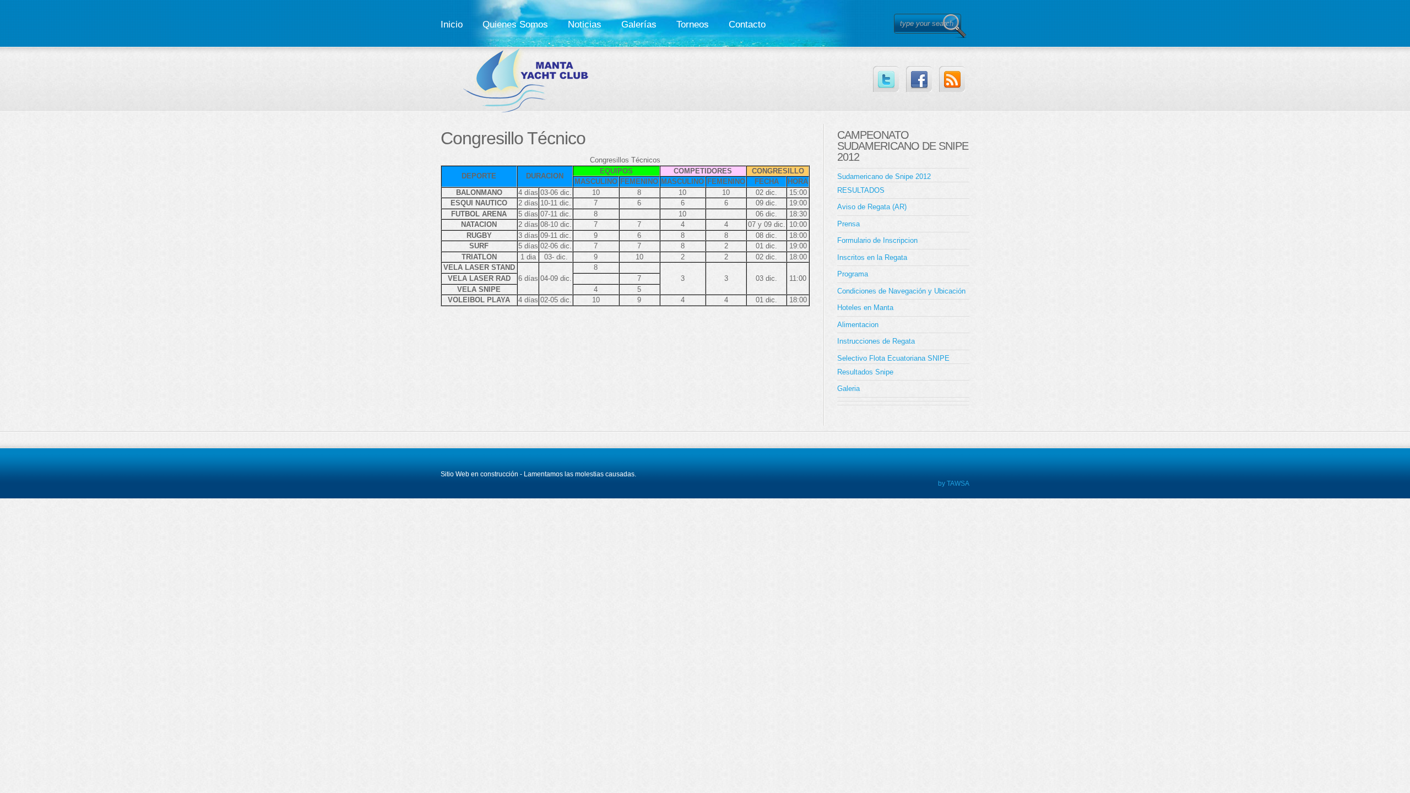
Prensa (848, 224)
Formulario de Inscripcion (877, 240)
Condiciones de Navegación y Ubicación (901, 291)
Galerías (639, 24)
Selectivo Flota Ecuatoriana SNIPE (893, 358)
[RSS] (952, 79)
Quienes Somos (515, 24)
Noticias (584, 24)
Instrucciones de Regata (876, 341)
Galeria (848, 388)
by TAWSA (953, 483)
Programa (852, 274)
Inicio (452, 24)
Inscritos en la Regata (872, 257)
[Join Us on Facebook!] (919, 79)
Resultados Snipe (865, 372)
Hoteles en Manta (865, 307)
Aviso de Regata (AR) (872, 207)
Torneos (692, 24)
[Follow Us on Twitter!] (886, 79)
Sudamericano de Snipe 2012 (884, 176)
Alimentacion (857, 325)
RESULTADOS (861, 190)
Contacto (747, 24)
